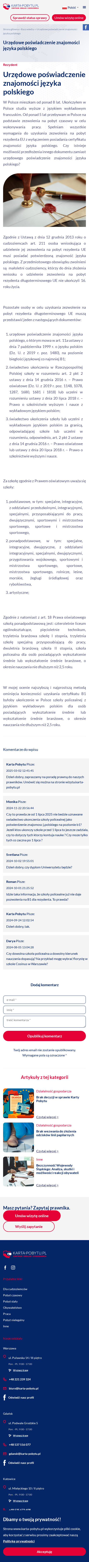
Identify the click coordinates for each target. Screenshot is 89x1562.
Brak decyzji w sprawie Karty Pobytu (57, 1099)
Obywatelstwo (12, 1307)
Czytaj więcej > (47, 1117)
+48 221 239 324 (20, 1379)
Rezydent (10, 65)
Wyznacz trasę (20, 1370)
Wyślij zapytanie (29, 1226)
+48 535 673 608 (20, 1510)
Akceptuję (44, 1552)
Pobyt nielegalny (13, 1320)
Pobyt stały (10, 1301)
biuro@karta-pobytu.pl (23, 1388)
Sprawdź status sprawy (30, 18)
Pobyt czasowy (12, 1295)
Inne (6, 1326)
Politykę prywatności (19, 1541)
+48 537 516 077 (20, 1444)
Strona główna (11, 29)
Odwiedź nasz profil (21, 1397)
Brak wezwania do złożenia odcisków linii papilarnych (56, 1133)
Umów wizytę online (32, 1215)
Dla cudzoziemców (15, 1289)
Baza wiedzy (27, 29)
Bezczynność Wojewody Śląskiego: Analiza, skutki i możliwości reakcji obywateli (57, 1169)
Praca (7, 1314)
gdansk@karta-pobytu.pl (25, 1453)
